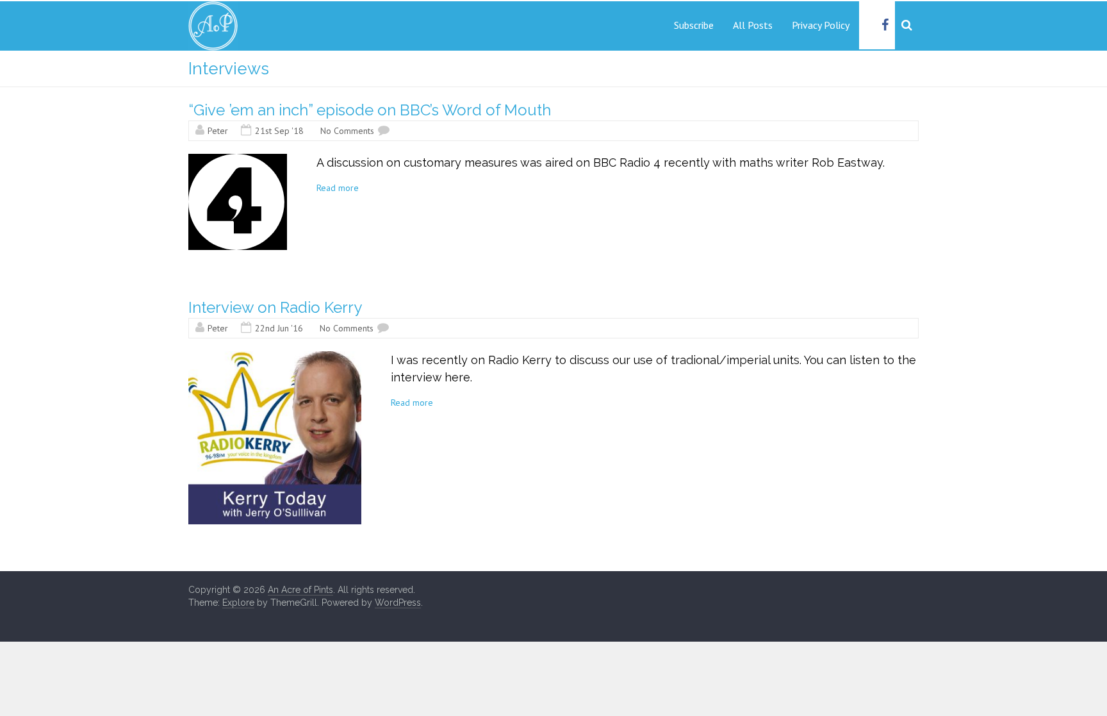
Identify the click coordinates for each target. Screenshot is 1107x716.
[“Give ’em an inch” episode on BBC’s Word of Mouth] (237, 160)
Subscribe (694, 25)
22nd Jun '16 (279, 328)
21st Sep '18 (279, 131)
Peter (218, 131)
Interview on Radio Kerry (275, 307)
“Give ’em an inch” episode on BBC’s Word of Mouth (369, 110)
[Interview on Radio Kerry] (274, 357)
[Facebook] (885, 25)
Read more (337, 188)
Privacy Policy (820, 25)
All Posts (753, 25)
